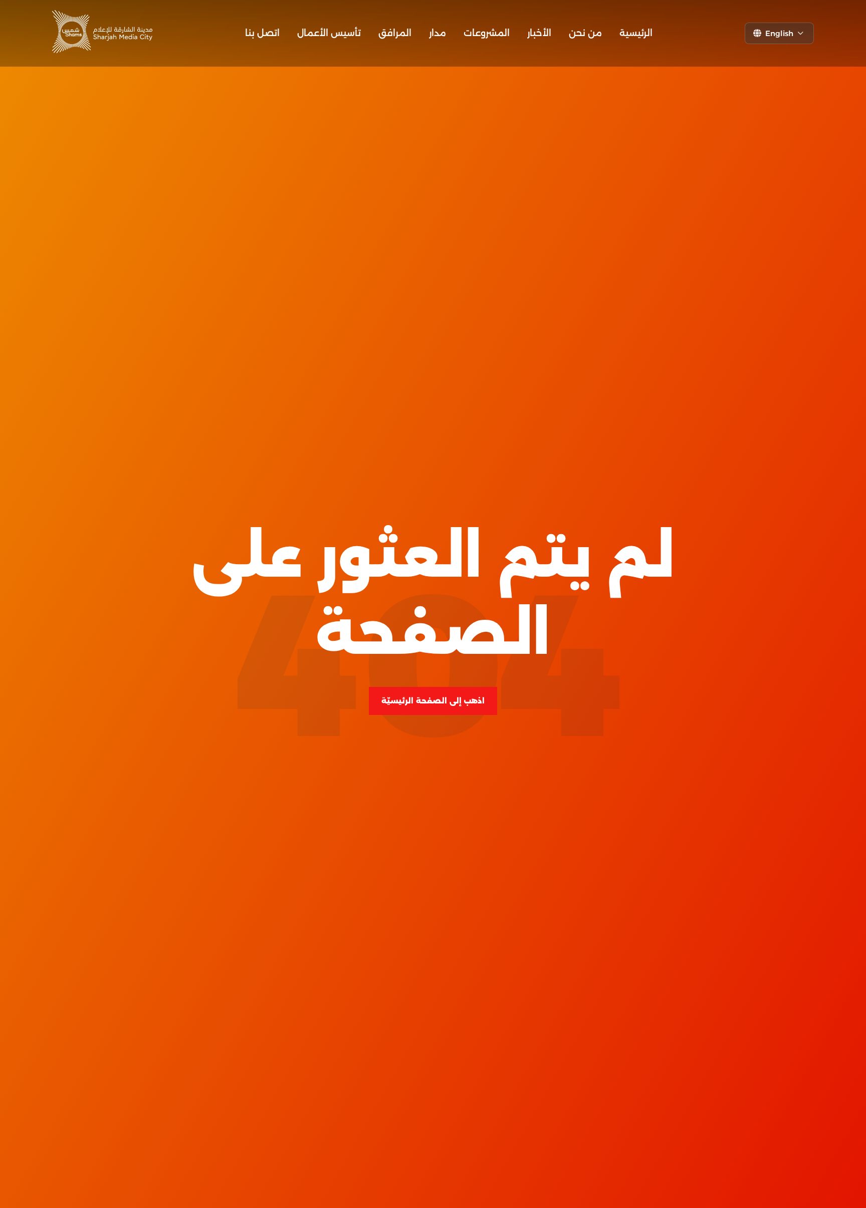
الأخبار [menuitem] (539, 33)
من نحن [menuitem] (585, 33)
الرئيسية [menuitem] (636, 33)
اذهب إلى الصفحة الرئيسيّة (433, 700)
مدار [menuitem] (437, 33)
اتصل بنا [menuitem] (262, 33)
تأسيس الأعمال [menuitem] (329, 33)
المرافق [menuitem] (394, 33)
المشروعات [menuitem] (487, 33)
